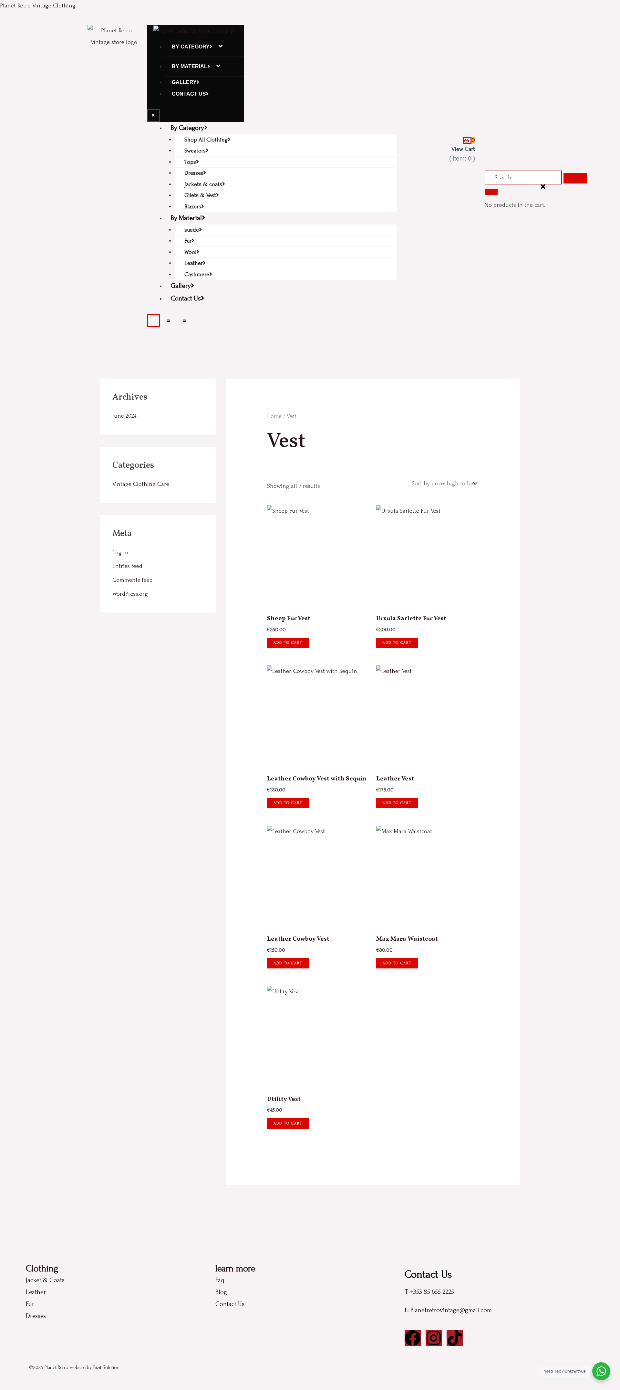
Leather (193, 263)
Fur (187, 241)
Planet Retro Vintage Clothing (38, 5)
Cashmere (196, 274)
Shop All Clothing (206, 140)
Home (274, 416)
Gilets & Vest (200, 195)
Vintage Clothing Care (140, 484)
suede (191, 230)
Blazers (192, 207)
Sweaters (195, 151)
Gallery (184, 82)
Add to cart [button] (288, 643)
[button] (543, 187)
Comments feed (132, 580)
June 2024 (124, 416)
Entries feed (127, 566)
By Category (191, 46)
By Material (189, 66)
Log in (120, 552)
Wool (190, 252)
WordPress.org (130, 593)
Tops (190, 162)
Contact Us (189, 94)
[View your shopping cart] (467, 140)
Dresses (193, 173)
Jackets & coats (203, 184)
